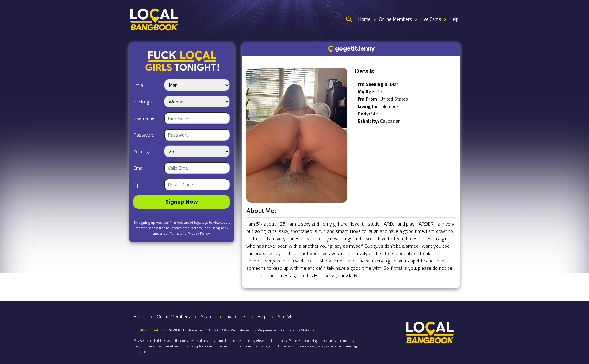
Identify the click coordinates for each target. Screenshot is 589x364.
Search (208, 316)
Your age (142, 151)
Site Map (287, 316)
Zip (136, 184)
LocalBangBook (146, 330)
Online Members (395, 19)
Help (454, 19)
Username (143, 118)
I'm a (138, 85)
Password (143, 134)
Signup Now (181, 202)
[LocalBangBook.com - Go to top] (430, 331)
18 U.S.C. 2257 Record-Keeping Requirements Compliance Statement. (262, 330)
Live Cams (430, 19)
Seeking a (143, 101)
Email (138, 168)
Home (364, 19)
